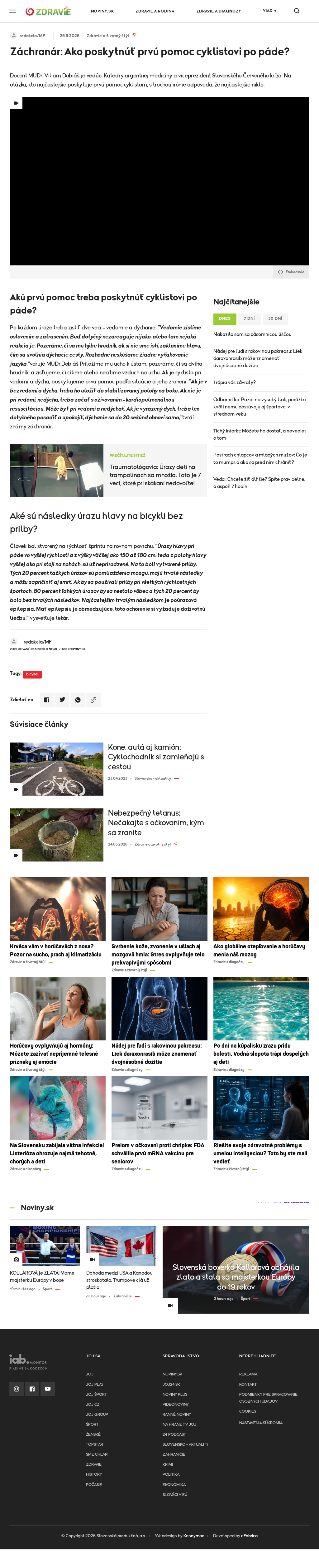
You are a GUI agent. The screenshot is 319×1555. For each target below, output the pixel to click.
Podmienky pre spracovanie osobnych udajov (268, 1398)
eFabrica (249, 1536)
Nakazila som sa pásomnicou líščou (252, 334)
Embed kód (295, 272)
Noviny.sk (172, 1374)
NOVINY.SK (102, 11)
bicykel (32, 674)
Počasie (94, 1485)
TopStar (94, 1445)
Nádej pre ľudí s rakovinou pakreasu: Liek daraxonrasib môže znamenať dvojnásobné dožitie (257, 358)
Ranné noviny (177, 1415)
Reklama (248, 1374)
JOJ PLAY (94, 1385)
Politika (171, 1475)
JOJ (89, 1374)
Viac (268, 11)
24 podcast (174, 1435)
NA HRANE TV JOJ (179, 1425)
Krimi (168, 1465)
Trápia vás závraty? (234, 382)
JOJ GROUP (97, 1415)
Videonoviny (176, 1405)
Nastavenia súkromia (261, 1423)
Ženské (93, 1435)
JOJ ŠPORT (96, 1395)
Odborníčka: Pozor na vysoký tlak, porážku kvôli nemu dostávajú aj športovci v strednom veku (259, 407)
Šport (92, 1425)
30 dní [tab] (275, 319)
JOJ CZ (92, 1405)
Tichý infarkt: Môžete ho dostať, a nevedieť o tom (260, 434)
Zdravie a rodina (155, 11)
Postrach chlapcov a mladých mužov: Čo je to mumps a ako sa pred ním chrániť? (260, 458)
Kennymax (193, 1536)
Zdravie (94, 1465)
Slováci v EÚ (175, 1495)
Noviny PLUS (175, 1395)
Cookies (247, 1411)
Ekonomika (174, 1485)
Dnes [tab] (225, 319)
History (94, 1475)
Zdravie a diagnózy (218, 11)
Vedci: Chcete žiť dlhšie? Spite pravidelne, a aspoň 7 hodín (259, 483)
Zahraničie (174, 1455)
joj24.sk (171, 1385)
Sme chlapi (97, 1455)
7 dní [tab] (249, 319)
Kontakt (248, 1385)
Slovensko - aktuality (185, 1445)
